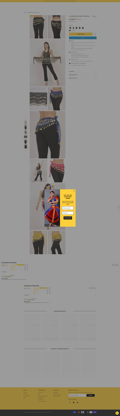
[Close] (74, 190)
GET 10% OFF (67, 217)
